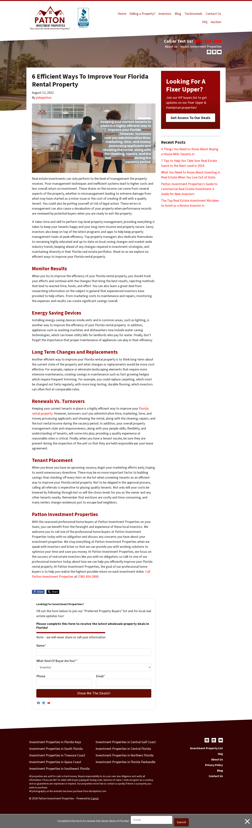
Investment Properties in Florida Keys (55, 742)
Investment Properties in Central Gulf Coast (126, 742)
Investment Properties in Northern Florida (124, 755)
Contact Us (213, 13)
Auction (216, 22)
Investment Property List (206, 748)
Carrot (95, 798)
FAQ (205, 22)
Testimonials (193, 13)
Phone (40, 676)
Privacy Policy (214, 765)
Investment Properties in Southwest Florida (59, 768)
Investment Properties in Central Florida (123, 748)
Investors (164, 13)
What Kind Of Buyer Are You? (57, 661)
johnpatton (43, 97)
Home (122, 13)
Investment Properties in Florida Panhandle (125, 762)
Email (100, 676)
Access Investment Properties (201, 46)
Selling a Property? (142, 13)
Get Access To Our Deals (190, 117)
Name (41, 645)
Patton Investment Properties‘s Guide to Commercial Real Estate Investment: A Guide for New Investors (189, 189)
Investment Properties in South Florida (56, 748)
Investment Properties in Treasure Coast (57, 755)
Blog (178, 13)
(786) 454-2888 (208, 41)
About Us (171, 46)
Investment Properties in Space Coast (55, 762)
